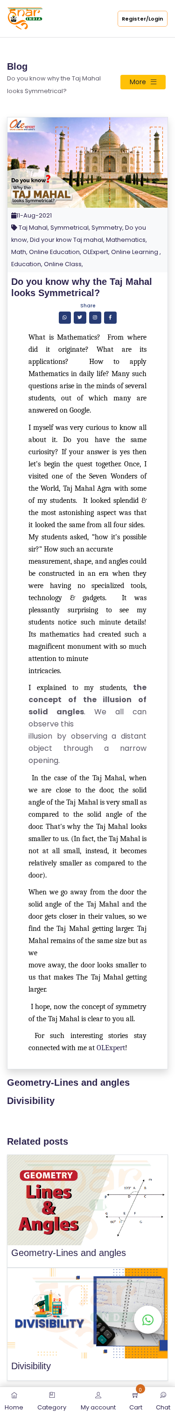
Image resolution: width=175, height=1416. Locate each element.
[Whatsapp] (65, 317)
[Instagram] (95, 317)
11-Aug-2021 (34, 215)
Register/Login (142, 18)
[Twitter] (80, 317)
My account (98, 1407)
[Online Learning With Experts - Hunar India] (24, 18)
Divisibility (31, 1101)
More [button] (138, 82)
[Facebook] (110, 317)
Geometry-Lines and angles (68, 1082)
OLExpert (111, 1048)
